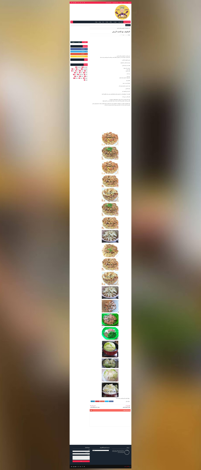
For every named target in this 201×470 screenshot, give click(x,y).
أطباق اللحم (79, 67)
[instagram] (79, 2)
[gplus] (80, 2)
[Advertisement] (89, 12)
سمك (81, 72)
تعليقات (73, 42)
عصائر (86, 74)
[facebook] (82, 2)
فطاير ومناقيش (81, 74)
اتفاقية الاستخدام (108, 2)
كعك (75, 74)
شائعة (79, 42)
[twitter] (84, 2)
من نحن (125, 2)
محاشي (82, 76)
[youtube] (73, 2)
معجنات (77, 76)
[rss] (77, 2)
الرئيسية (129, 2)
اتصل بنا (121, 2)
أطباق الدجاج (85, 67)
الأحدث (85, 42)
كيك (86, 76)
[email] (75, 2)
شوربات (77, 72)
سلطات (86, 72)
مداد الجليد (126, 466)
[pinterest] (71, 2)
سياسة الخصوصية (115, 2)
